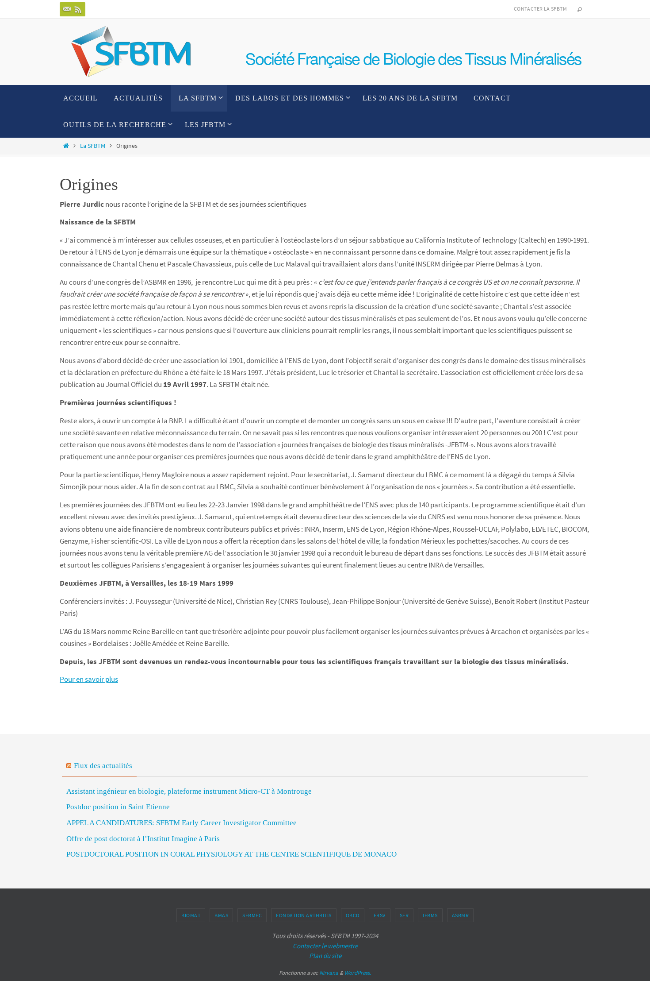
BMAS (221, 915)
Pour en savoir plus (89, 679)
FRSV (380, 915)
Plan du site (325, 955)
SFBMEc (252, 915)
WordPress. (357, 973)
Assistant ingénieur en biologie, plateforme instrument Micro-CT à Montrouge (189, 791)
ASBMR (460, 915)
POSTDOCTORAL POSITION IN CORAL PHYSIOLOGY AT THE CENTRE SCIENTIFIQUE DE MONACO (231, 854)
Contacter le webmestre (325, 946)
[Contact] (67, 9)
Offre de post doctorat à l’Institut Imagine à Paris (143, 838)
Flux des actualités (103, 765)
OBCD (352, 915)
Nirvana (328, 973)
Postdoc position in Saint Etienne (118, 807)
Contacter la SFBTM (540, 8)
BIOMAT (190, 915)
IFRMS (430, 915)
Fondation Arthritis (304, 915)
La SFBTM (92, 146)
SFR (404, 915)
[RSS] (78, 9)
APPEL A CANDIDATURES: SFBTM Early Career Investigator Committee (181, 823)
